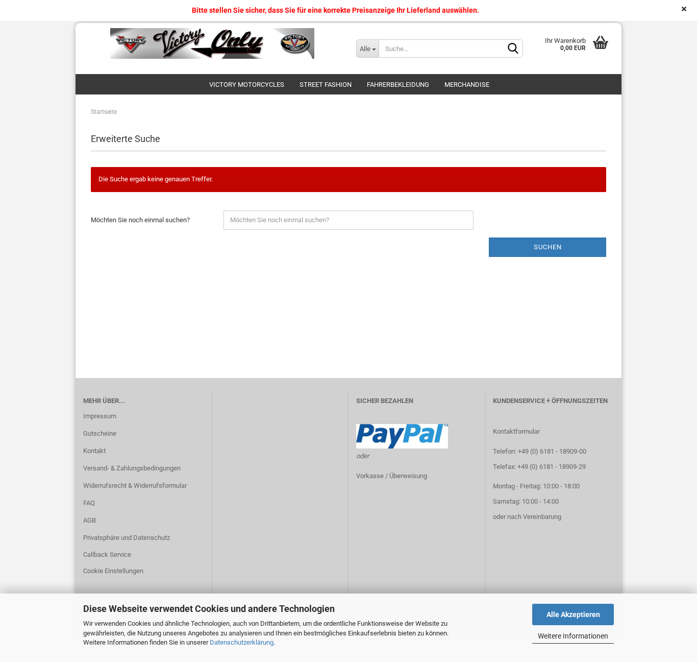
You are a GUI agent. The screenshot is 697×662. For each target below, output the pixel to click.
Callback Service (107, 554)
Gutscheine (99, 433)
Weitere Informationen (573, 636)
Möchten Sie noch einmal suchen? (140, 220)
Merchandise (466, 84)
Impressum (99, 416)
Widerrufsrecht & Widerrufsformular (135, 485)
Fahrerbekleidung (398, 84)
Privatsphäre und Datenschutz (126, 537)
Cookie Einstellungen (113, 571)
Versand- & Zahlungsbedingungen (132, 468)
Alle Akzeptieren (573, 614)
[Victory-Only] (212, 43)
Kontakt (94, 451)
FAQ (89, 503)
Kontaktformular (516, 431)
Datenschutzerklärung (241, 642)
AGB (89, 520)
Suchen (548, 247)
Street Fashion (326, 84)
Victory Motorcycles (246, 84)
